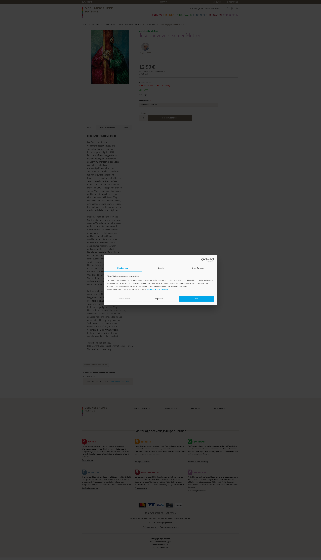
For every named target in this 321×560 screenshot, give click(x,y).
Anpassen (159, 299)
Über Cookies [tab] (198, 268)
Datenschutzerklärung (157, 289)
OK (196, 299)
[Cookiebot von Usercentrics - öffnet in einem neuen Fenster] (203, 260)
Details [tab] (160, 268)
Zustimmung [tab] (123, 268)
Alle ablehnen (124, 299)
